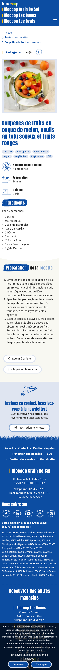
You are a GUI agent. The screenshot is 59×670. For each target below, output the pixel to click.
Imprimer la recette (25, 369)
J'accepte (41, 664)
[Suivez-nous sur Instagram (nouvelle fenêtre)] (40, 514)
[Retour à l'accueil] (15, 4)
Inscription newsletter (32, 427)
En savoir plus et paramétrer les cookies (29, 656)
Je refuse (18, 664)
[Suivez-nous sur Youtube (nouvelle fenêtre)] (29, 514)
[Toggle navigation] (55, 22)
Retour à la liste (21, 358)
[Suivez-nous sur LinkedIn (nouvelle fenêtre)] (17, 514)
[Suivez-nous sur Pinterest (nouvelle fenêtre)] (51, 514)
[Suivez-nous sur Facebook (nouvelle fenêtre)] (6, 514)
